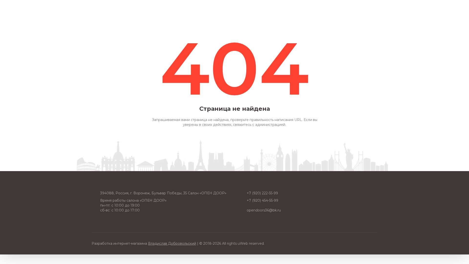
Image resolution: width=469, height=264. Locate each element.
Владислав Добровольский (172, 243)
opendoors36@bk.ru (264, 210)
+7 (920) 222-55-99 (262, 193)
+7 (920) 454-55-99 (262, 200)
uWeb (243, 243)
